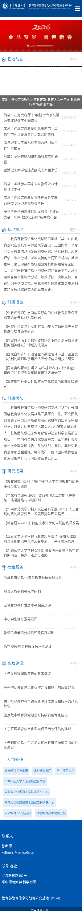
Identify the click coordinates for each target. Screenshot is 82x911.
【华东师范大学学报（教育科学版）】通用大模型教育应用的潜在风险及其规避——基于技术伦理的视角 (41, 539)
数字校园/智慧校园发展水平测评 (28, 646)
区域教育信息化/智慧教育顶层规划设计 (33, 578)
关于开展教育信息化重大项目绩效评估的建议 (37, 729)
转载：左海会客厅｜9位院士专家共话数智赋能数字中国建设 (31, 118)
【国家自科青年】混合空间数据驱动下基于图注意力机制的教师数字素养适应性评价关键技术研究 (41, 356)
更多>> (75, 59)
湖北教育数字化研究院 (51, 813)
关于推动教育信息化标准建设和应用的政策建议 (39, 687)
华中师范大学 (65, 770)
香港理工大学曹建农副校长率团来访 (31, 170)
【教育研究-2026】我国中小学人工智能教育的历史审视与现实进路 (41, 484)
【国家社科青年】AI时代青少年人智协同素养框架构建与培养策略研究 (41, 329)
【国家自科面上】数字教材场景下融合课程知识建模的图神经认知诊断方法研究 (41, 343)
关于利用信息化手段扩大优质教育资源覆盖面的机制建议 (41, 745)
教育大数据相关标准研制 (22, 591)
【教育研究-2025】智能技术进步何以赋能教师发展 (41, 523)
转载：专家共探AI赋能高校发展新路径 (31, 159)
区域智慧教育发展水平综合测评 (27, 605)
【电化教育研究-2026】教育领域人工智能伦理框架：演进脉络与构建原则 (39, 498)
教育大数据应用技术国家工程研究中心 (29, 802)
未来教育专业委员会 (17, 813)
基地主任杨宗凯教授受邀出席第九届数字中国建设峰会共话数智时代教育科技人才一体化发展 (31, 132)
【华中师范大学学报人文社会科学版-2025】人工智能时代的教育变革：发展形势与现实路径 (41, 511)
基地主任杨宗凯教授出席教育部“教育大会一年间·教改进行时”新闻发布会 (31, 214)
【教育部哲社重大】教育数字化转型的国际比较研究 (41, 384)
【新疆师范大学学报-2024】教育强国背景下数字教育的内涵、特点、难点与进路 (41, 553)
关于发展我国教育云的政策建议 (27, 674)
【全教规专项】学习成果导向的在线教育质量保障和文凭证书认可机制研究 (41, 315)
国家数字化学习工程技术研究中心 (26, 792)
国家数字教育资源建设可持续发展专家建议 (36, 715)
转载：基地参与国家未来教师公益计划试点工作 (31, 186)
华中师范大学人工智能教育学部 (25, 781)
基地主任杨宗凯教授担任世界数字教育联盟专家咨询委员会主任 (31, 200)
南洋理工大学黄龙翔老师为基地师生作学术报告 (31, 145)
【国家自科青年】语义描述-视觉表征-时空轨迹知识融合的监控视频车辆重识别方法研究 (40, 370)
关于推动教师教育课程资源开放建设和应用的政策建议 (41, 704)
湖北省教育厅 (42, 770)
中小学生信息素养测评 (20, 619)
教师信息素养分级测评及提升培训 (29, 633)
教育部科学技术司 (16, 770)
